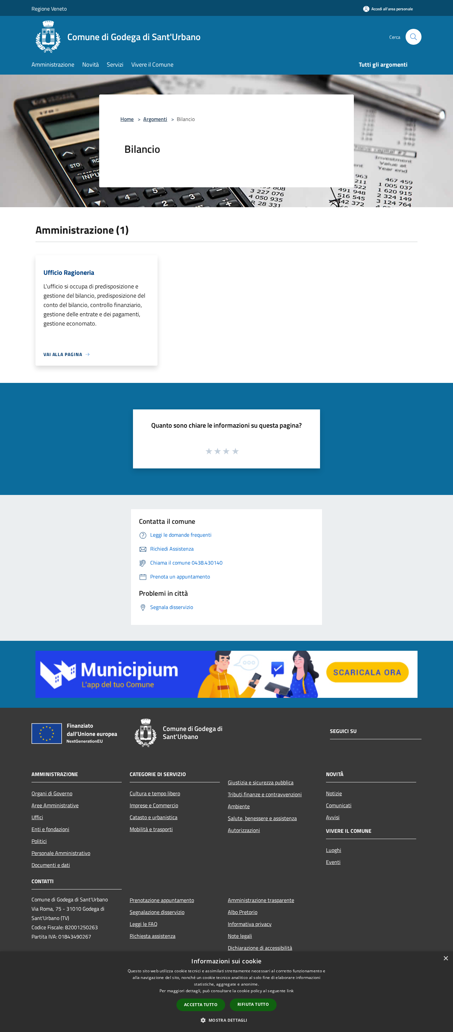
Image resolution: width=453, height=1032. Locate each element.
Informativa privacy (250, 924)
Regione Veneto (49, 9)
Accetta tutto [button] (201, 1004)
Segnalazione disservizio (157, 912)
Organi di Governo (52, 793)
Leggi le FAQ (144, 924)
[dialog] (226, 991)
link (290, 991)
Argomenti (155, 119)
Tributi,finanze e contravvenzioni (265, 794)
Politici (39, 841)
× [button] (445, 958)
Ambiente (239, 806)
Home (127, 119)
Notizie (334, 793)
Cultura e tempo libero (155, 793)
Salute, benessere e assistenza (262, 818)
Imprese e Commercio (154, 805)
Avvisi (333, 817)
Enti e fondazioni (50, 829)
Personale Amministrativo (61, 853)
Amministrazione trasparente (261, 900)
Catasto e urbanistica (153, 817)
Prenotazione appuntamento (162, 900)
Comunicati (339, 805)
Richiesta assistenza (152, 936)
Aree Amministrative (55, 805)
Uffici (37, 817)
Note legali (240, 936)
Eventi (333, 862)
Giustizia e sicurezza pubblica (260, 782)
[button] (226, 1020)
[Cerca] (413, 37)
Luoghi (333, 850)
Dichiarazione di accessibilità (260, 948)
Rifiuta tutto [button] (253, 1004)
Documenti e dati (51, 865)
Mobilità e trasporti (151, 829)
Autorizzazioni (244, 830)
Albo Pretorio (242, 912)
